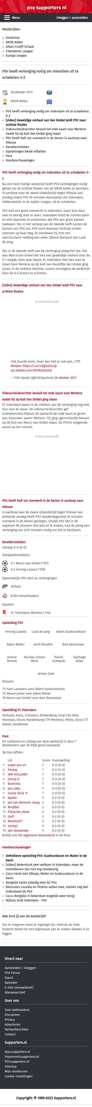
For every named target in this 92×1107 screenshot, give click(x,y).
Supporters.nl (16, 1042)
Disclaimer (12, 1015)
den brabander (18, 831)
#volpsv (16, 366)
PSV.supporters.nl (17, 1062)
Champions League (19, 51)
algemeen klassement (39, 835)
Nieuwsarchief (15, 992)
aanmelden (80, 18)
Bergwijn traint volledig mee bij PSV (31, 882)
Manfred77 (15, 821)
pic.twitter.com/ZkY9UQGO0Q (31, 370)
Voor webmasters (17, 1010)
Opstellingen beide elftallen (26, 151)
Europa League (16, 56)
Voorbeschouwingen (20, 160)
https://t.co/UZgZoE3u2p (40, 366)
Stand (9, 978)
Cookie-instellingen (18, 1076)
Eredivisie (13, 38)
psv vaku (14, 788)
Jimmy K (13, 779)
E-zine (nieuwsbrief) (19, 987)
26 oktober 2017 (65, 378)
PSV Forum (12, 973)
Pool (9, 156)
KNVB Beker (14, 42)
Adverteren (12, 1025)
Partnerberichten (17, 1029)
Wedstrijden (11, 29)
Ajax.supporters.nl (17, 1052)
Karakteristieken (17, 147)
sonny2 (13, 826)
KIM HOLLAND (17, 774)
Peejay (12, 770)
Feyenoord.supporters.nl (22, 1057)
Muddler (13, 807)
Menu (16, 18)
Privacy (10, 1020)
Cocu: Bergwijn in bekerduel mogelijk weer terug (40, 896)
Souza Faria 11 (18, 793)
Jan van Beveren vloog (24, 802)
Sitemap (11, 1066)
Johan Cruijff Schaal (20, 47)
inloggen (62, 18)
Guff (11, 816)
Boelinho (14, 784)
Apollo (12, 798)
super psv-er (17, 765)
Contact (10, 1034)
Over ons (12, 1000)
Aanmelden (13, 968)
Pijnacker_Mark (18, 812)
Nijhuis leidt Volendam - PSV (26, 900)
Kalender (11, 983)
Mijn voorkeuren (16, 1071)
